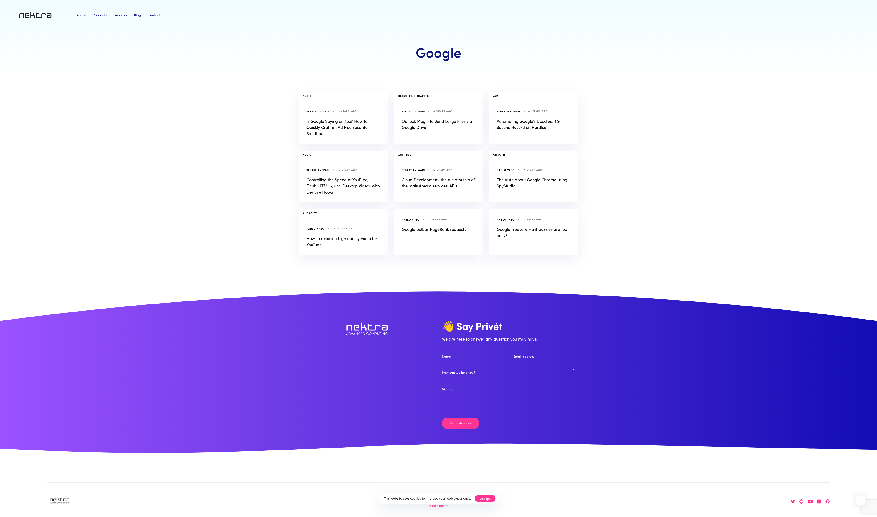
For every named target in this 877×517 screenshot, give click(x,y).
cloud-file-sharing (413, 96)
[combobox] (510, 372)
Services (120, 14)
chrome (499, 154)
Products (100, 14)
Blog (137, 14)
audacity (310, 213)
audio (307, 96)
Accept (485, 498)
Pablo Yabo (506, 170)
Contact (154, 14)
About (81, 14)
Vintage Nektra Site (438, 505)
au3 (495, 96)
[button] (856, 15)
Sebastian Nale (318, 111)
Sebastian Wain (413, 111)
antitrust (405, 154)
